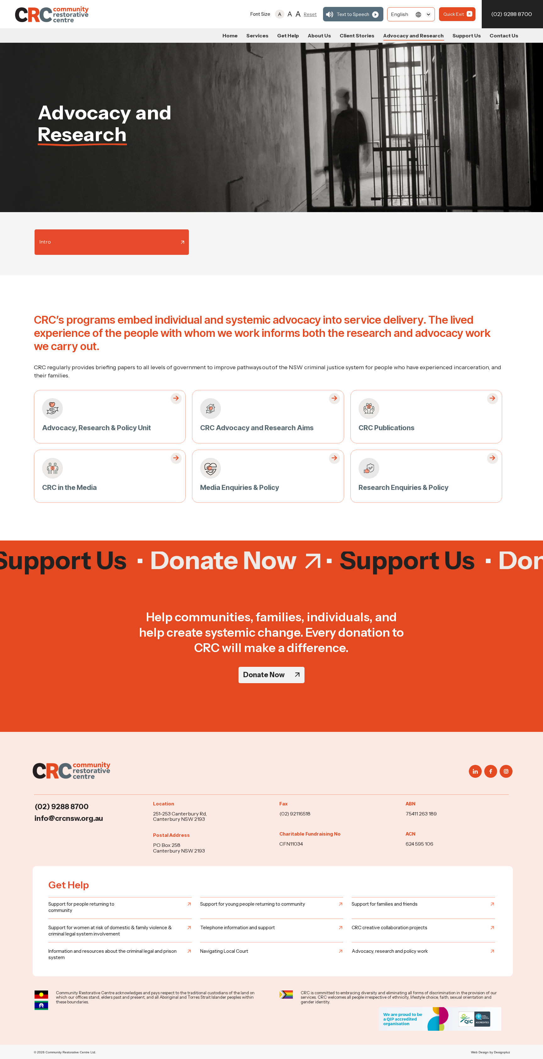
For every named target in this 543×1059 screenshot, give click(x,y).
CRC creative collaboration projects (389, 927)
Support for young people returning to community (252, 904)
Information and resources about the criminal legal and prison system (112, 954)
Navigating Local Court (224, 951)
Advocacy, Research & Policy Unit (96, 428)
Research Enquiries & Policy (403, 487)
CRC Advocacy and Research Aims (257, 428)
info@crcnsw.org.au (69, 818)
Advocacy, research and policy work (390, 951)
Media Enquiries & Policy (239, 487)
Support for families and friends (385, 904)
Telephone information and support (237, 927)
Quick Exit (453, 14)
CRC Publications (386, 428)
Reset (310, 14)
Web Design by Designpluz (490, 1052)
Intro (45, 242)
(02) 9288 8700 (511, 14)
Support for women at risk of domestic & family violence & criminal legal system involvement (110, 931)
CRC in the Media (69, 487)
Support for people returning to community (81, 907)
